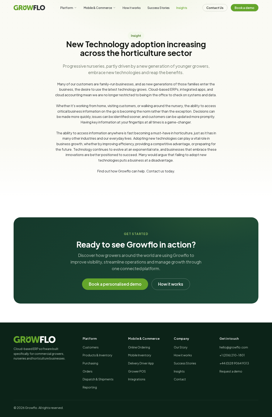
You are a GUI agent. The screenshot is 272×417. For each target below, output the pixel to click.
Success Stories (158, 8)
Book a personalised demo (115, 284)
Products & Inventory (97, 355)
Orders (87, 371)
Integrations (136, 379)
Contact (153, 171)
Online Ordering (139, 347)
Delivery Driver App (141, 363)
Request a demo (231, 371)
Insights (181, 8)
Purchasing (90, 363)
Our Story (181, 347)
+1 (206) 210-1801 (232, 355)
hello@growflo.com (234, 347)
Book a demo (244, 8)
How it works (132, 8)
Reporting (90, 387)
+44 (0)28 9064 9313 (234, 363)
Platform (66, 8)
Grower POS (137, 371)
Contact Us (214, 8)
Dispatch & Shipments (98, 379)
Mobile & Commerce (98, 8)
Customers (91, 347)
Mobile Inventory (139, 355)
